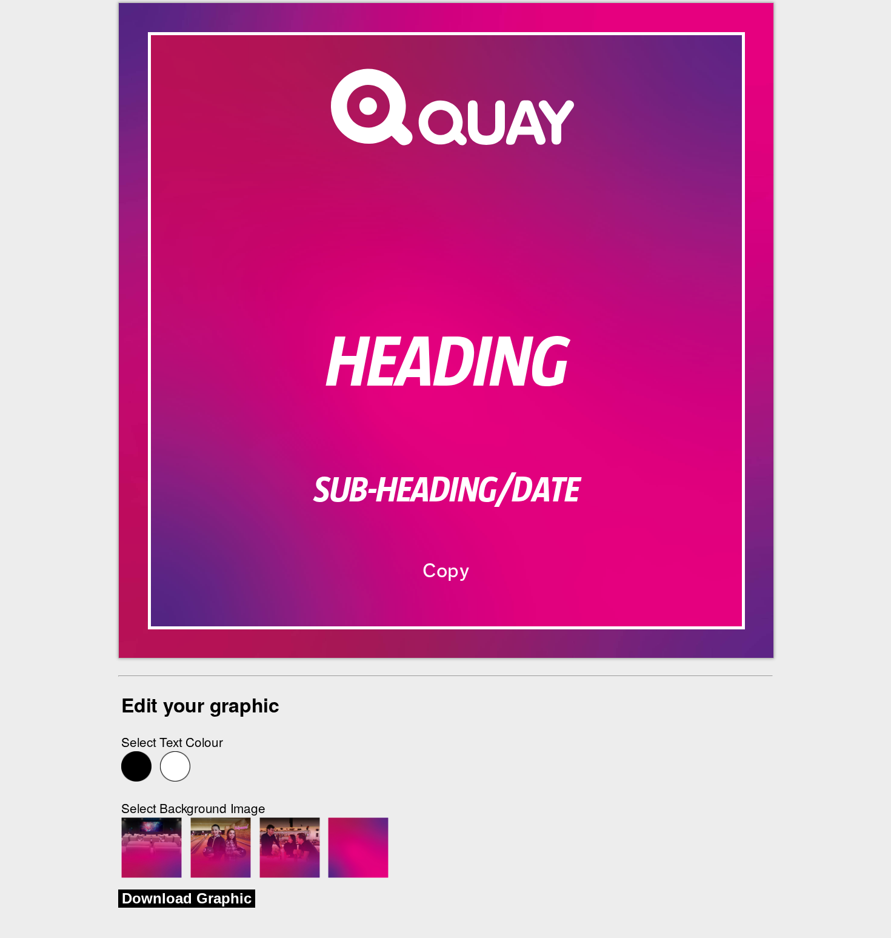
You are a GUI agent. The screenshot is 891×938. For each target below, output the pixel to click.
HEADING (446, 363)
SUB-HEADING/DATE (446, 490)
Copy (446, 570)
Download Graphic (187, 898)
